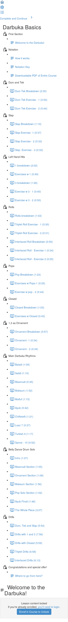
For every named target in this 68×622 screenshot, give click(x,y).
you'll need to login (48, 607)
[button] (2, 3)
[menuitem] (2, 8)
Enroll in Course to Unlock (34, 612)
